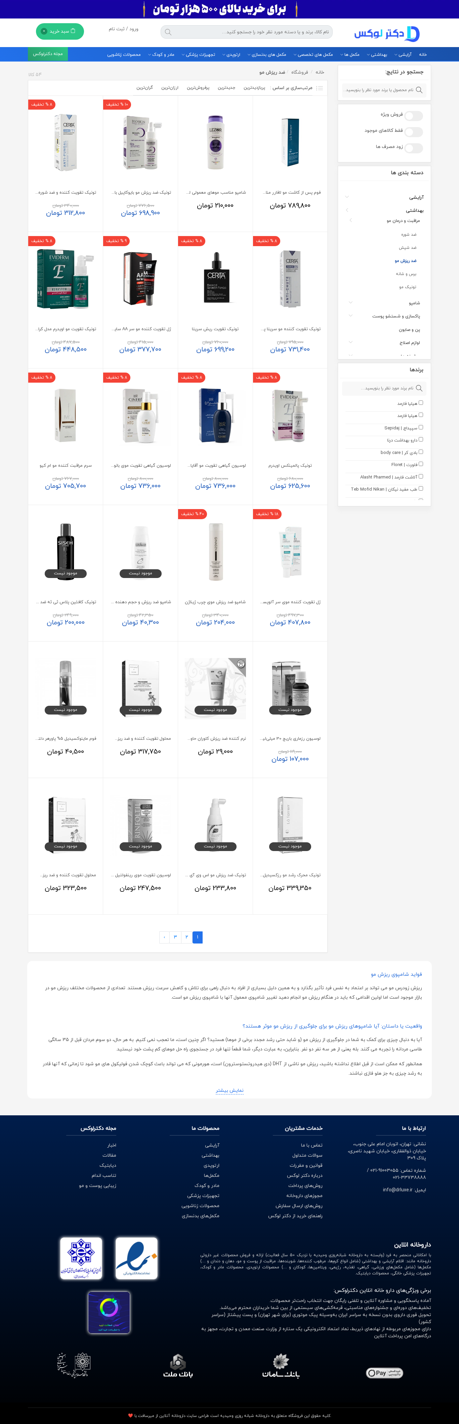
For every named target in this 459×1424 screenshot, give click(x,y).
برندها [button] (416, 370)
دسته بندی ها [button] (407, 173)
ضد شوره (408, 234)
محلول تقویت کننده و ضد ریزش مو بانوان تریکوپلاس (48, 875)
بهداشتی (378, 55)
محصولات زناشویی (124, 55)
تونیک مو (407, 287)
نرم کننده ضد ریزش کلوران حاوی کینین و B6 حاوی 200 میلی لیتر (187, 739)
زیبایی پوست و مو (97, 1186)
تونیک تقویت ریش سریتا (215, 329)
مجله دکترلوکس (48, 54)
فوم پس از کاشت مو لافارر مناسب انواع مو (282, 193)
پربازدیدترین (254, 88)
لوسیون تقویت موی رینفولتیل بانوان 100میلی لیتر (125, 875)
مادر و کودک (162, 55)
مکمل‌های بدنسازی (200, 1216)
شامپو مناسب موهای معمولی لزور (215, 193)
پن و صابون (409, 330)
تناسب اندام (104, 1175)
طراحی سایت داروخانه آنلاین (184, 1416)
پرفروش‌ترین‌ (198, 88)
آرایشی (404, 55)
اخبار (111, 1145)
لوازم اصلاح (410, 343)
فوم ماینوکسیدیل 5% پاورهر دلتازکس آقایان (56, 739)
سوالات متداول (307, 1155)
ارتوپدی (232, 55)
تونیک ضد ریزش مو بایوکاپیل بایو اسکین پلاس (128, 193)
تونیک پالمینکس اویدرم (290, 466)
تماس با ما (312, 1145)
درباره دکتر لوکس (305, 1175)
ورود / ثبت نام (123, 29)
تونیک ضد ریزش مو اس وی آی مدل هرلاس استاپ (200, 875)
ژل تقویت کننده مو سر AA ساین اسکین (134, 329)
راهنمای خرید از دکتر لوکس (295, 1216)
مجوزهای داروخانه (304, 1196)
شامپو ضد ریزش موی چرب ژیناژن (215, 602)
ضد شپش (407, 248)
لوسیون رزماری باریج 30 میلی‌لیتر (290, 739)
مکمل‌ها (211, 1175)
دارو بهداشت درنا (402, 440)
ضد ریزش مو (405, 261)
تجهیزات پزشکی (199, 55)
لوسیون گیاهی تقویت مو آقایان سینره (210, 466)
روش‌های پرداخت (305, 1186)
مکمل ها (351, 55)
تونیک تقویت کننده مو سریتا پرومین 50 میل (279, 329)
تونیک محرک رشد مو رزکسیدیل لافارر (287, 875)
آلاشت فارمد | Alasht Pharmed (389, 477)
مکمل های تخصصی (314, 55)
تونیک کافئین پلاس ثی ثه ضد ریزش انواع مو (55, 602)
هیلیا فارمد (407, 404)
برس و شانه (406, 274)
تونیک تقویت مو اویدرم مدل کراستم (63, 329)
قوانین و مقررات (306, 1165)
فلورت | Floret (404, 465)
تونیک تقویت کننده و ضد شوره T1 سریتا (58, 193)
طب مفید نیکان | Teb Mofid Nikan (384, 490)
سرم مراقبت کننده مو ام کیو (66, 466)
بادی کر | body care (399, 453)
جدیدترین (226, 88)
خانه (423, 55)
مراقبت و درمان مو (403, 221)
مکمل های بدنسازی (268, 55)
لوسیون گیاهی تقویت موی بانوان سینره (134, 466)
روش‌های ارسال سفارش (299, 1206)
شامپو (414, 303)
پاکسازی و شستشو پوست (396, 316)
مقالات (109, 1155)
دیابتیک (107, 1165)
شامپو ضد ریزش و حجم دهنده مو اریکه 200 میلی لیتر (121, 602)
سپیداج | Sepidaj (401, 428)
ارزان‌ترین (169, 88)
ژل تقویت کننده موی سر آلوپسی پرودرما (283, 602)
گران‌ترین (144, 88)
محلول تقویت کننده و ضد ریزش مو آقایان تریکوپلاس (122, 739)
